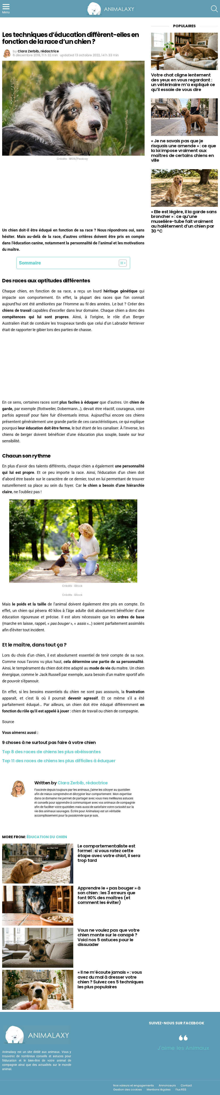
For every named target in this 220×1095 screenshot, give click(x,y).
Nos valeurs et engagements (133, 1085)
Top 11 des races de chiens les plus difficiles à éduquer (58, 761)
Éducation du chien (47, 837)
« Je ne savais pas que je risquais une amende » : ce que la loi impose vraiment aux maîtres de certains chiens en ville (183, 150)
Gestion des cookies (127, 1089)
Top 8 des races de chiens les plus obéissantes (51, 752)
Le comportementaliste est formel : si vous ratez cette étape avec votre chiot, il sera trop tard (109, 853)
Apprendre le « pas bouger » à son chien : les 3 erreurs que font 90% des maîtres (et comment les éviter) (109, 895)
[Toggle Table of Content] (121, 263)
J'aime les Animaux (183, 1047)
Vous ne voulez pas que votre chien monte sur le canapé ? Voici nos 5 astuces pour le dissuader (108, 937)
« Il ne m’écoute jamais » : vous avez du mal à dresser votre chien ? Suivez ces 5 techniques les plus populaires (111, 979)
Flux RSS (181, 1089)
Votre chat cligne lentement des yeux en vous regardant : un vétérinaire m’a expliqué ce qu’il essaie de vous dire (183, 82)
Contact (186, 1085)
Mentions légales (159, 1089)
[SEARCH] (214, 8)
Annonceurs (167, 1085)
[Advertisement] (73, 195)
